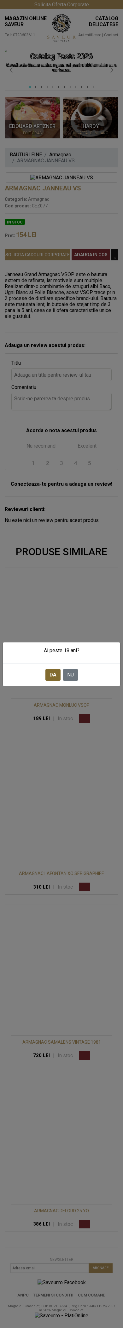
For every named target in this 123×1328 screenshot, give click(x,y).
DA (53, 675)
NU (70, 675)
